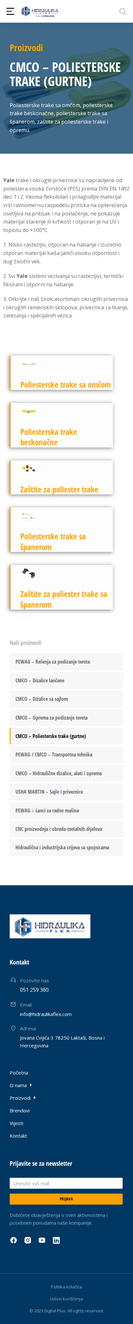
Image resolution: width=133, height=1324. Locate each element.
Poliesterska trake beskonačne (48, 437)
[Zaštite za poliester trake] (28, 469)
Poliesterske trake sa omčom (65, 384)
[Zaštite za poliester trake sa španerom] (28, 573)
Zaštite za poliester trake (59, 489)
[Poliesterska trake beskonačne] (28, 411)
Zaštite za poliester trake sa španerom (63, 599)
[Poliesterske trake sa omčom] (28, 364)
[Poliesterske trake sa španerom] (28, 515)
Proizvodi (26, 47)
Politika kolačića (66, 1287)
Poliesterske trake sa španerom (53, 541)
